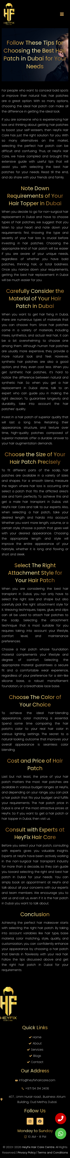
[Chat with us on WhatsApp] (60, 1133)
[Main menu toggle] (61, 14)
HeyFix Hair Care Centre (38, 1147)
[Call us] (60, 1118)
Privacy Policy (27, 1152)
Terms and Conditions (53, 1152)
